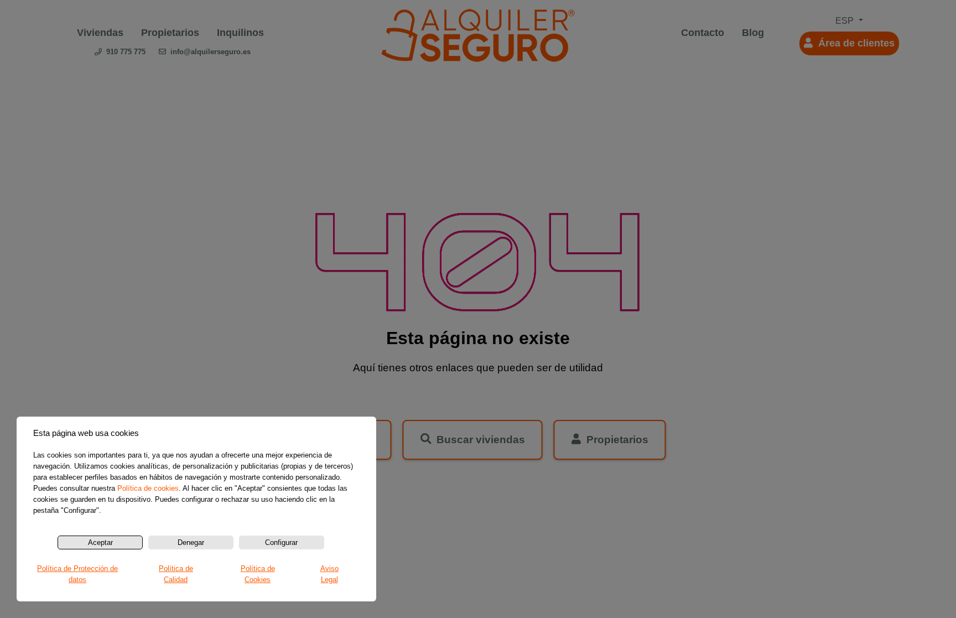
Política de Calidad (176, 574)
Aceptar (100, 542)
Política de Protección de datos (77, 574)
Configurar (281, 542)
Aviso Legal (329, 574)
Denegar (191, 542)
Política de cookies (148, 488)
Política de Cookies (258, 574)
